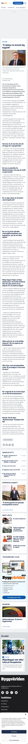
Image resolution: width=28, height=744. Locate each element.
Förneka (14, 736)
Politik (4, 42)
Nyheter (3, 7)
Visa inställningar (14, 740)
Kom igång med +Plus (14, 597)
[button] (25, 714)
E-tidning (4, 704)
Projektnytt (11, 7)
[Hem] (4, 3)
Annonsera (4, 709)
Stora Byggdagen (21, 7)
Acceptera (14, 731)
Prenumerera (5, 706)
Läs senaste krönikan (7, 510)
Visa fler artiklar (6, 626)
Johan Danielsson (7, 439)
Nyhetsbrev (4, 701)
